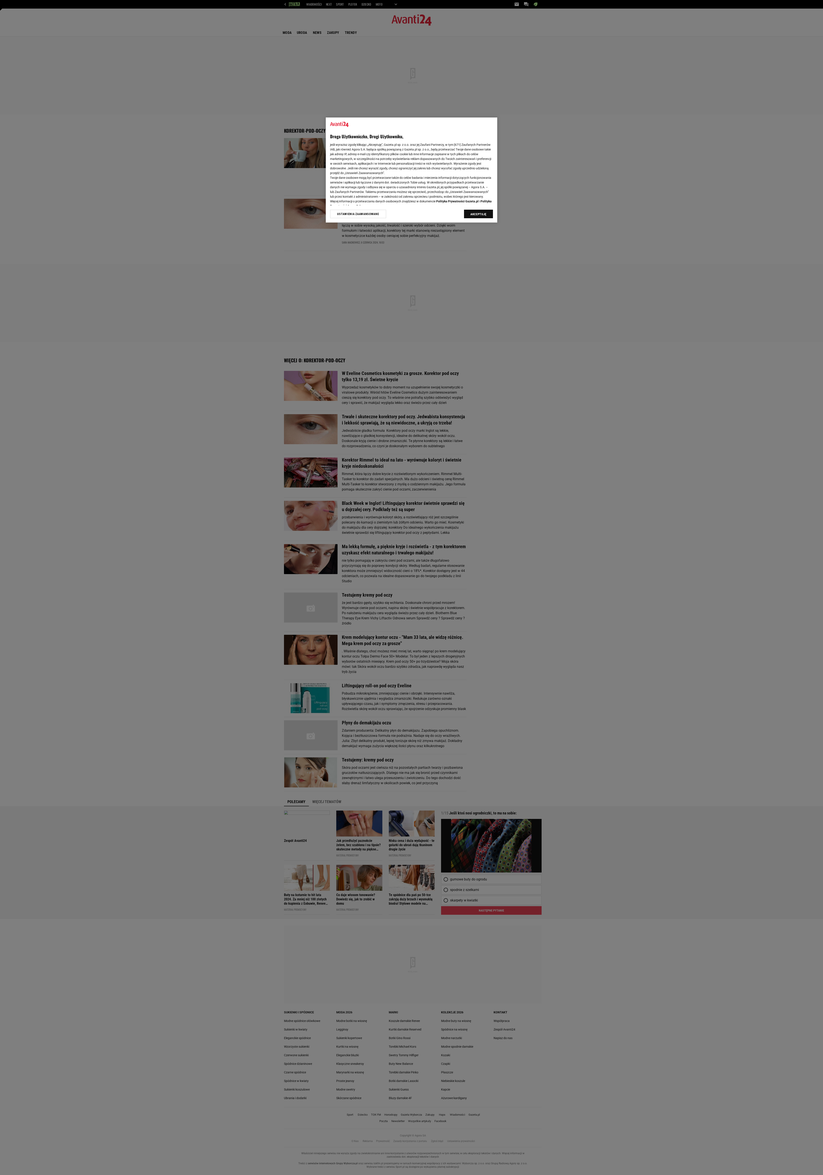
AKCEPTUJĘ (478, 214)
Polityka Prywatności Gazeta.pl (457, 201)
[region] (411, 170)
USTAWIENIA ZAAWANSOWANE (358, 214)
